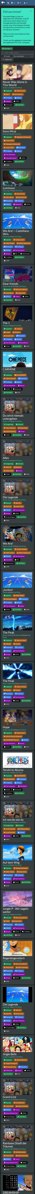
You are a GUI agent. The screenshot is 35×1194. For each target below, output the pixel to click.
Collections (8, 59)
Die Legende (10, 497)
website (18, 40)
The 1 (6, 323)
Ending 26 (6, 134)
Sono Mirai (9, 131)
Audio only (7, 88)
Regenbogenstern (14, 958)
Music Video (7, 635)
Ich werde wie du (13, 819)
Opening (6, 592)
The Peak (8, 632)
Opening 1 (6, 237)
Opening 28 (7, 372)
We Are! (8, 543)
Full (12, 286)
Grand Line (9, 1097)
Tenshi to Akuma (13, 770)
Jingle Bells (10, 1054)
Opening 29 (7, 191)
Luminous (9, 188)
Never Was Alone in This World (15, 83)
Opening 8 (6, 865)
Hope (6, 727)
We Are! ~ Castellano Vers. (16, 232)
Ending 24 (6, 326)
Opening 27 (7, 773)
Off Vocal (16, 635)
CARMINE (9, 369)
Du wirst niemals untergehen (13, 417)
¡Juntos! (8, 589)
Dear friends (10, 283)
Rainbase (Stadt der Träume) (15, 1144)
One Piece (18, 88)
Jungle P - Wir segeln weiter (15, 910)
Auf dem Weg (11, 862)
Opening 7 (6, 914)
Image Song (7, 1057)
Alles (6, 458)
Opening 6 (6, 961)
